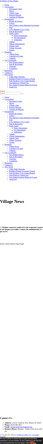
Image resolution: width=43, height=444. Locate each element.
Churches (12, 66)
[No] (35, 443)
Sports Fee (13, 87)
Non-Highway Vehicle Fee (19, 83)
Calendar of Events (16, 56)
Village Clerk (14, 13)
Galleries (12, 58)
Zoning (11, 50)
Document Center (15, 9)
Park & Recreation (16, 32)
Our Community (11, 60)
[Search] (23, 93)
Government (9, 7)
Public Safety (14, 34)
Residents (8, 52)
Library (12, 23)
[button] (2, 91)
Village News (14, 54)
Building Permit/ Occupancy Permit (22, 79)
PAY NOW (9, 75)
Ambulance (18, 40)
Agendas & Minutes (16, 17)
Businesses (8, 71)
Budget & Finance (15, 21)
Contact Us (9, 73)
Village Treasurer (15, 48)
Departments (9, 19)
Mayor (11, 11)
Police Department (20, 36)
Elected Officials (15, 15)
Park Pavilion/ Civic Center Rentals (22, 81)
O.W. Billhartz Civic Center (19, 29)
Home (7, 5)
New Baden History (16, 62)
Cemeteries (13, 69)
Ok (32, 443)
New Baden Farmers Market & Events (23, 85)
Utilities (12, 42)
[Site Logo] (9, 1)
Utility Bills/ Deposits (17, 77)
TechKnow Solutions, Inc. (24, 435)
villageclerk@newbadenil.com (21, 427)
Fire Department (20, 38)
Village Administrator (17, 44)
